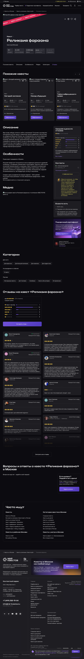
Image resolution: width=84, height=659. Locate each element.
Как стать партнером (53, 621)
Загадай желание (12, 96)
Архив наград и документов (35, 604)
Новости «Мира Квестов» (54, 591)
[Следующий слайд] (79, 74)
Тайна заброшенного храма (66, 95)
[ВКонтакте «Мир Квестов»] (4, 613)
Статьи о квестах (52, 595)
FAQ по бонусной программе (52, 588)
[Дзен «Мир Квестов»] (16, 613)
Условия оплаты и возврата (10, 656)
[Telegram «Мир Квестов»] (8, 613)
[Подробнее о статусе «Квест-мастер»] (59, 418)
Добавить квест (51, 615)
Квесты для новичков (36, 641)
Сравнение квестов (36, 599)
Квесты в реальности (36, 586)
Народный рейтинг (48, 5)
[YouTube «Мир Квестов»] (12, 613)
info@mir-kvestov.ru (11, 604)
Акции (32, 601)
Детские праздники (36, 615)
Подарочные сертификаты (33, 5)
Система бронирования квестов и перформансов (54, 618)
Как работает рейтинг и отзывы (53, 584)
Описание (19, 64)
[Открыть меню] (79, 6)
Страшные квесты (36, 631)
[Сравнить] (68, 19)
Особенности (29, 64)
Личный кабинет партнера (54, 623)
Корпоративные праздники (38, 617)
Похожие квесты (8, 64)
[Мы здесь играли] (65, 19)
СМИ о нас (50, 593)
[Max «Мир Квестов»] (20, 613)
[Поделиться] (75, 19)
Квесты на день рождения (38, 636)
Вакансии (33, 607)
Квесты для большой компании (36, 638)
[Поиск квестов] (71, 6)
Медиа (38, 64)
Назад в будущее (38, 96)
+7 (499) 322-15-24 (11, 600)
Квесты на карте (35, 590)
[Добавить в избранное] (72, 19)
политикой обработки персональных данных (51, 652)
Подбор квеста (19, 5)
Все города (34, 595)
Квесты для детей (36, 633)
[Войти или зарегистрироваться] (75, 6)
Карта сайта (34, 597)
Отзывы (54, 64)
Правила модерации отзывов (11, 654)
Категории (46, 64)
